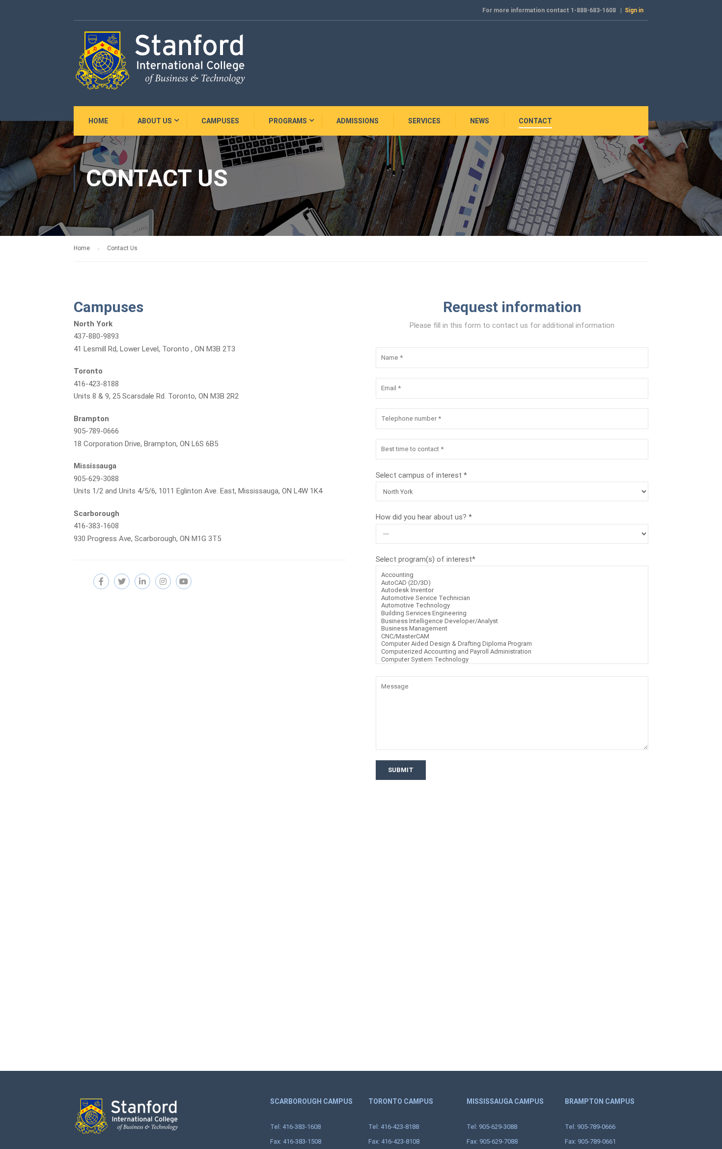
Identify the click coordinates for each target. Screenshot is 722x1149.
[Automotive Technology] (512, 605)
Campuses (220, 121)
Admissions (357, 121)
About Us (155, 121)
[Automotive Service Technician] (512, 598)
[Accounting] (512, 575)
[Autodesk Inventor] (512, 590)
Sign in (634, 10)
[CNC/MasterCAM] (512, 636)
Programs (288, 121)
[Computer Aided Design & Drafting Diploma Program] (512, 644)
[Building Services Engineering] (512, 613)
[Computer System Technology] (512, 659)
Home (98, 121)
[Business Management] (512, 628)
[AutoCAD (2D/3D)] (512, 583)
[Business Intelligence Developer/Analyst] (512, 621)
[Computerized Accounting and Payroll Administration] (512, 652)
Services (424, 121)
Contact (535, 121)
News (479, 121)
